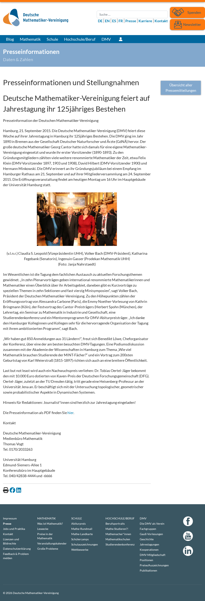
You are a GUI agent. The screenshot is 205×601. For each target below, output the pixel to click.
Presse (130, 21)
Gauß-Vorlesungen (151, 534)
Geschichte (147, 539)
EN (107, 21)
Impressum (10, 518)
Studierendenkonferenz (120, 544)
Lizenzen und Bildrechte (11, 541)
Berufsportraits (115, 523)
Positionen (146, 560)
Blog (10, 39)
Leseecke (42, 528)
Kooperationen (149, 549)
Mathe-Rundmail (81, 528)
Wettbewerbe (79, 549)
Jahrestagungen (149, 544)
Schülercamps (80, 539)
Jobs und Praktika (14, 528)
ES (114, 21)
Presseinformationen (31, 51)
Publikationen (148, 570)
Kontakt (161, 21)
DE (100, 21)
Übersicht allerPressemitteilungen (181, 88)
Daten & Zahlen (18, 59)
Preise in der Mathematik (45, 536)
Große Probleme (47, 548)
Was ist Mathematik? (50, 523)
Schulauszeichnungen (84, 544)
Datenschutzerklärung (17, 548)
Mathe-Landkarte (82, 534)
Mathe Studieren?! (117, 528)
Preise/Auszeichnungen (154, 565)
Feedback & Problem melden (16, 556)
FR (121, 21)
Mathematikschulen (118, 539)
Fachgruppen (148, 528)
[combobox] (132, 14)
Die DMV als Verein (152, 523)
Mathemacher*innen (118, 534)
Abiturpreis (78, 523)
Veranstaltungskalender (51, 543)
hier (70, 412)
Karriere (145, 21)
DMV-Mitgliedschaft (152, 555)
